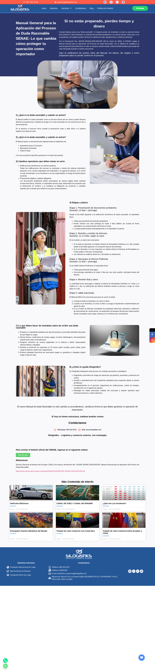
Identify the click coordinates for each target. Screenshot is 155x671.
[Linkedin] (123, 2)
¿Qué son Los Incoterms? (114, 503)
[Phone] (5, 660)
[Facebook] (105, 2)
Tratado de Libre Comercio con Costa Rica (75, 531)
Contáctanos (80, 8)
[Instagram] (111, 2)
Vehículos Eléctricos (19, 503)
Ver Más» (13, 506)
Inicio (44, 8)
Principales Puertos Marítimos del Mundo (28, 531)
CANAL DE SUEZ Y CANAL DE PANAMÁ (74, 503)
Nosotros (54, 8)
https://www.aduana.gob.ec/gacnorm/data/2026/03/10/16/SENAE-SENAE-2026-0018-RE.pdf (50, 471)
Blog (92, 8)
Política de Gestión (105, 8)
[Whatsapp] (117, 2)
